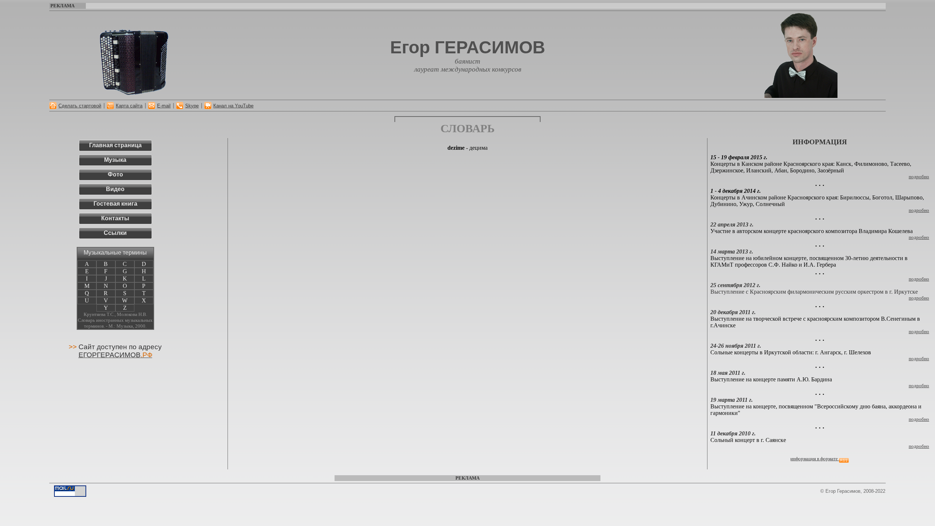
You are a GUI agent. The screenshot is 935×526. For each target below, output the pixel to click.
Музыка (115, 160)
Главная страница (115, 145)
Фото (115, 174)
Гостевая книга (115, 204)
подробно (919, 385)
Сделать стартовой (79, 105)
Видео (115, 189)
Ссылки (115, 233)
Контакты (115, 218)
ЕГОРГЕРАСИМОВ (115, 355)
